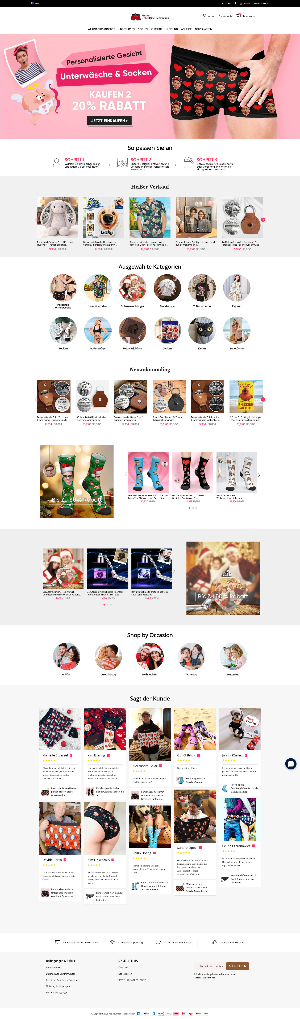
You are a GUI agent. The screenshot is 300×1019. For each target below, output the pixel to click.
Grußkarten (203, 29)
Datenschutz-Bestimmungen (61, 973)
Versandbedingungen (57, 992)
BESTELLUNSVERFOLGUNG (254, 3)
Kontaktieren (125, 973)
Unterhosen (126, 29)
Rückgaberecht (53, 967)
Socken (143, 29)
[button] (37, 226)
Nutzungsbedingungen (58, 986)
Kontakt (226, 3)
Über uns (123, 967)
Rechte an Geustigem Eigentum (62, 980)
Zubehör (156, 29)
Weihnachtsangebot (101, 29)
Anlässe (186, 29)
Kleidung (172, 29)
